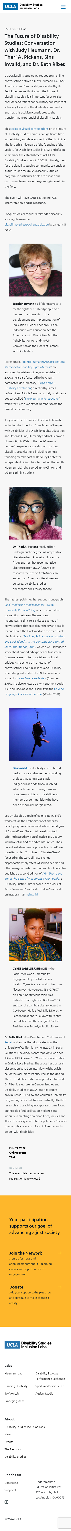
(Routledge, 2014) (35, 641)
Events (9, 1442)
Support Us (12, 1490)
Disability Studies (15, 1456)
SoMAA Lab (12, 1393)
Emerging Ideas (14, 1401)
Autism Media (44, 1393)
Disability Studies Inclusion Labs (25, 1427)
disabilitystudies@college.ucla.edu (27, 224)
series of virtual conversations (29, 128)
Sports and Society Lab (50, 1386)
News (8, 1434)
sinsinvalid (31, 894)
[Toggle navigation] (63, 8)
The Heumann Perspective (42, 398)
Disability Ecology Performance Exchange (50, 1376)
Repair (9, 1042)
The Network (13, 1449)
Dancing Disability (16, 1386)
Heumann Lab (13, 1373)
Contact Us (12, 1482)
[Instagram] (6, 1502)
